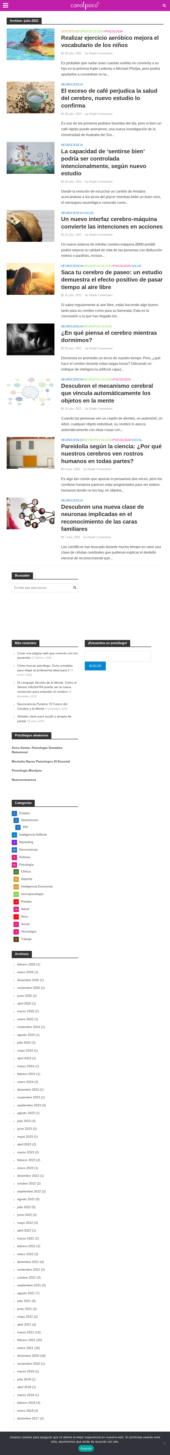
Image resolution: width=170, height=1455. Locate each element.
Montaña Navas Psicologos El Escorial (41, 761)
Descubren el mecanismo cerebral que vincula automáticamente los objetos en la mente (107, 393)
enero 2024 (25, 1082)
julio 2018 (24, 1379)
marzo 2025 (25, 1011)
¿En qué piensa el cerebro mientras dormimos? (109, 336)
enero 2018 (25, 1410)
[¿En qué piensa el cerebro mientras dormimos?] (30, 339)
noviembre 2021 (28, 1269)
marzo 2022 (25, 1238)
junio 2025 (24, 995)
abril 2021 (24, 1324)
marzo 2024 (25, 1066)
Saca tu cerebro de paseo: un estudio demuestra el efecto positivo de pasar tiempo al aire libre (112, 279)
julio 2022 (24, 1207)
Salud (88, 213)
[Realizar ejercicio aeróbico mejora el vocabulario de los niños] (30, 44)
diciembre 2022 (28, 1175)
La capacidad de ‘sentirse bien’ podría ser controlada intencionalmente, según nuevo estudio (103, 162)
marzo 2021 (25, 1332)
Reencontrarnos (24, 779)
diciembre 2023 (28, 1089)
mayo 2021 (25, 1316)
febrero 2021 (26, 1340)
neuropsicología (90, 31)
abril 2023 (24, 1144)
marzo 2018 (25, 1395)
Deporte (68, 31)
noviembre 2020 (28, 1363)
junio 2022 (24, 1215)
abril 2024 (24, 1058)
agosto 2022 (26, 1199)
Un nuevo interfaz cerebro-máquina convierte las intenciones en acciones (112, 223)
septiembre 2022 (29, 1191)
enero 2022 (25, 1254)
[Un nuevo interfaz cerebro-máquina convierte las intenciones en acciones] (30, 225)
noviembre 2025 (28, 988)
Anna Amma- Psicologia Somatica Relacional (37, 750)
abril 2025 (24, 1003)
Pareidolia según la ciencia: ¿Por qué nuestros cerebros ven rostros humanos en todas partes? (111, 453)
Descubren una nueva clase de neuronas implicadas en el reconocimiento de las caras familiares (102, 517)
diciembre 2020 (28, 1355)
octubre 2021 (26, 1277)
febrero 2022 (26, 1246)
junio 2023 (24, 1128)
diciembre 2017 (28, 1418)
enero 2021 (25, 1348)
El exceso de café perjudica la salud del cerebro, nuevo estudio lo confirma (109, 98)
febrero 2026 (26, 964)
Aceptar (86, 1448)
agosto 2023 (26, 1113)
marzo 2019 (25, 1371)
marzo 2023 (25, 1152)
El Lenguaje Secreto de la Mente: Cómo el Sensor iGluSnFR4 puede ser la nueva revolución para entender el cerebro (47, 687)
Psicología (114, 31)
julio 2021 (24, 1301)
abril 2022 (24, 1230)
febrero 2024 (26, 1074)
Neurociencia (72, 84)
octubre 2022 (26, 1183)
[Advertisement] (118, 601)
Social (137, 440)
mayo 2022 (25, 1222)
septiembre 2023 (29, 1105)
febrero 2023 (26, 1160)
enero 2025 (25, 1019)
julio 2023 (24, 1121)
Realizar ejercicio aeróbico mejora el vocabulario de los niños (110, 41)
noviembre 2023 (28, 1097)
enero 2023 (25, 1168)
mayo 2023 (25, 1136)
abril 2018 (24, 1387)
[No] (164, 1443)
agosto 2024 (26, 1035)
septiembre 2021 (29, 1285)
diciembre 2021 (28, 1262)
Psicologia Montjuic (27, 770)
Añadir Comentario (100, 53)
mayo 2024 (25, 1050)
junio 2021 (24, 1309)
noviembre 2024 (28, 1027)
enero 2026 (25, 972)
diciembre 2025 (28, 980)
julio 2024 (24, 1042)
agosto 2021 (26, 1293)
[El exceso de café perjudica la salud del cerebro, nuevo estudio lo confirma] (30, 97)
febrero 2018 (26, 1402)
